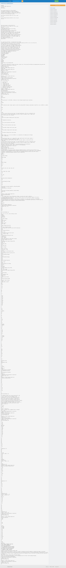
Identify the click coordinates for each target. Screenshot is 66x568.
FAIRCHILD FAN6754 (53, 9)
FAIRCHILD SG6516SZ (53, 20)
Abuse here (57, 566)
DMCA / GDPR (52, 566)
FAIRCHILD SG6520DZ (53, 21)
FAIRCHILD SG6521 (53, 24)
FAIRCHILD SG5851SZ (53, 16)
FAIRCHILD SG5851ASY (54, 12)
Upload (57, 1)
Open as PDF (58, 5)
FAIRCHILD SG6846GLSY (54, 14)
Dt (9, 1)
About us (47, 566)
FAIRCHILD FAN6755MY (54, 13)
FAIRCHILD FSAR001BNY (54, 17)
